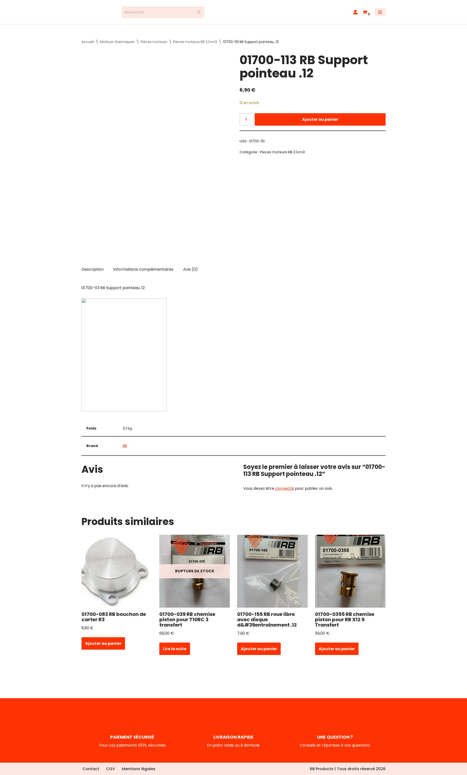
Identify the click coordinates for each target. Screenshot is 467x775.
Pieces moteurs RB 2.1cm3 (195, 46)
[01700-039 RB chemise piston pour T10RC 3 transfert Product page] (194, 575)
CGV (110, 769)
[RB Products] (97, 14)
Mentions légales (138, 769)
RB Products (321, 769)
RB (125, 450)
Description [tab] (92, 273)
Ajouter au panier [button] (103, 647)
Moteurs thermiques (117, 46)
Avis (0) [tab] (190, 273)
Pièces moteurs (154, 46)
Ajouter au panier (320, 123)
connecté (284, 492)
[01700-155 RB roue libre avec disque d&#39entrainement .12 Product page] (272, 575)
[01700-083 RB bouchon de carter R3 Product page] (117, 575)
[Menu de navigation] (380, 14)
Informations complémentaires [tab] (143, 273)
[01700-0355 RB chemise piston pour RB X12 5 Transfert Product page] (350, 575)
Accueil (87, 46)
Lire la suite (174, 653)
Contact (90, 769)
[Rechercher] (198, 14)
